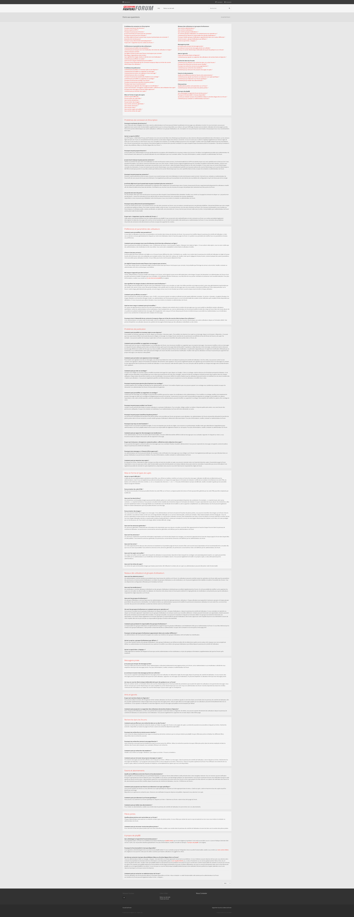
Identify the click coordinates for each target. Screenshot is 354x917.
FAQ (159, 8)
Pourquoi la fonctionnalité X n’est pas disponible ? (192, 95)
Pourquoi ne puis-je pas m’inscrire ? (134, 32)
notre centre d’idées (223, 850)
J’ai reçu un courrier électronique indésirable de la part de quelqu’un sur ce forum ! (201, 50)
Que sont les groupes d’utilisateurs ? (188, 32)
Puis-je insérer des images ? (132, 102)
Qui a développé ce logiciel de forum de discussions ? (193, 93)
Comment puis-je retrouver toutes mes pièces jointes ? (193, 88)
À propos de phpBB (192, 842)
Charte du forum (164, 899)
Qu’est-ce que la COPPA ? (131, 30)
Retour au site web (169, 8)
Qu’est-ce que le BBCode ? (131, 96)
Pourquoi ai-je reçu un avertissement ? (135, 84)
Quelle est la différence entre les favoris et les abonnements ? (195, 75)
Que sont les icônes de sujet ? (132, 111)
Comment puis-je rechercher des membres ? (190, 68)
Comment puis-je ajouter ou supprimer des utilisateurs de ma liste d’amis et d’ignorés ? (202, 57)
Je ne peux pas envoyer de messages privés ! (190, 46)
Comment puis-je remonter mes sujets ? (135, 91)
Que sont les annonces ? (131, 105)
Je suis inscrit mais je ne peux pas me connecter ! (138, 33)
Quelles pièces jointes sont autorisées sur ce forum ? (193, 86)
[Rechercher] (229, 8)
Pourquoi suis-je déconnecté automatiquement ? (138, 41)
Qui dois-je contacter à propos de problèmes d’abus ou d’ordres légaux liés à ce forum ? (202, 97)
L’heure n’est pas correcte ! (131, 51)
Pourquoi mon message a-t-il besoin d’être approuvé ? (139, 89)
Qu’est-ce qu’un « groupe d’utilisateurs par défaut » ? (192, 39)
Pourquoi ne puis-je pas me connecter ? (135, 35)
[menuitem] (227, 2)
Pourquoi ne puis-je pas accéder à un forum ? (137, 80)
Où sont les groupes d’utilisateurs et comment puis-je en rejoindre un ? (197, 33)
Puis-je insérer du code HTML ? (133, 98)
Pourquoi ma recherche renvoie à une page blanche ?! (193, 66)
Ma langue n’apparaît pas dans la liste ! (135, 55)
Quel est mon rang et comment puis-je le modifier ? (138, 60)
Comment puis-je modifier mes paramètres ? (136, 48)
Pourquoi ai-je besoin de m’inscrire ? (134, 28)
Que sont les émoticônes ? (131, 100)
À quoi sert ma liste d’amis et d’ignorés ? (189, 55)
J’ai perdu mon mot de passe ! (132, 39)
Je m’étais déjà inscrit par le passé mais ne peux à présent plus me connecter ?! (146, 37)
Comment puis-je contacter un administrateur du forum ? (193, 98)
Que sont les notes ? (130, 107)
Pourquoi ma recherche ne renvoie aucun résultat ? (192, 64)
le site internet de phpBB (154, 278)
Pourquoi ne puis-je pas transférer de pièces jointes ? (139, 82)
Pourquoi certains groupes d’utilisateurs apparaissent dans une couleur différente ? (201, 37)
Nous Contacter (201, 893)
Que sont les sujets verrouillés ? (133, 109)
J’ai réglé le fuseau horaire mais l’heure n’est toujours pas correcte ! (143, 53)
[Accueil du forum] (138, 8)
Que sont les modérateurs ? (186, 30)
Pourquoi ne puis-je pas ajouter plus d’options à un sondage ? (141, 77)
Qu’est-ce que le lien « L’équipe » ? (187, 41)
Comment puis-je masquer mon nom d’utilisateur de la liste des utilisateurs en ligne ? (148, 50)
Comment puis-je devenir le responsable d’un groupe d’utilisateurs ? (197, 35)
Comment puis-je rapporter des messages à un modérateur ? (141, 86)
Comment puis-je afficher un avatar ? (134, 59)
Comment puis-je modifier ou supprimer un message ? (139, 71)
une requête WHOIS (177, 861)
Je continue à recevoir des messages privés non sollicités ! (194, 48)
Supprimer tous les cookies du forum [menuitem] (221, 907)
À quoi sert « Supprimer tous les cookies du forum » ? (139, 42)
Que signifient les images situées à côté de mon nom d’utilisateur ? (143, 57)
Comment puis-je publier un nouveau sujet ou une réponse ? (141, 69)
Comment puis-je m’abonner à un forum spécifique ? (192, 79)
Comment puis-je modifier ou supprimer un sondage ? (139, 78)
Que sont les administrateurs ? (186, 28)
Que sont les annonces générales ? (134, 104)
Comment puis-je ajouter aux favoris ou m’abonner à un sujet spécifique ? (198, 77)
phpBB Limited (169, 840)
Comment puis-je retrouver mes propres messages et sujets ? (195, 69)
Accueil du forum (225, 17)
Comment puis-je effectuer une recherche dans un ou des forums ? (196, 62)
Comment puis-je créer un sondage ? (134, 75)
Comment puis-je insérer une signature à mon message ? (140, 73)
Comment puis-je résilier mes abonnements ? (190, 80)
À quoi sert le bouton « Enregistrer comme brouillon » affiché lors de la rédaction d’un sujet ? (150, 87)
